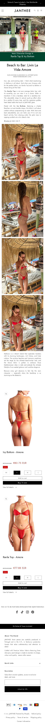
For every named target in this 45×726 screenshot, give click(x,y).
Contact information (23, 721)
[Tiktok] (22, 612)
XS (7, 473)
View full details (8, 487)
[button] (3, 10)
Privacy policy (10, 717)
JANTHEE (12, 714)
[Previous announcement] (4, 3)
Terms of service (22, 717)
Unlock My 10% (22, 689)
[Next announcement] (40, 3)
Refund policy (36, 714)
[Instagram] (27, 612)
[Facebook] (17, 612)
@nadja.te (7, 121)
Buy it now (22, 483)
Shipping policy (36, 717)
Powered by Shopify (22, 714)
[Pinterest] (32, 612)
